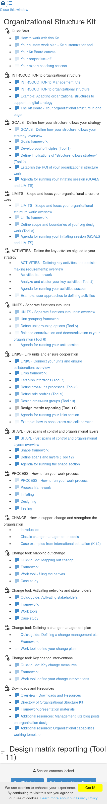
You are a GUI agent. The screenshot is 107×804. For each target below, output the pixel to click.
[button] (3, 4)
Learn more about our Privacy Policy (69, 798)
